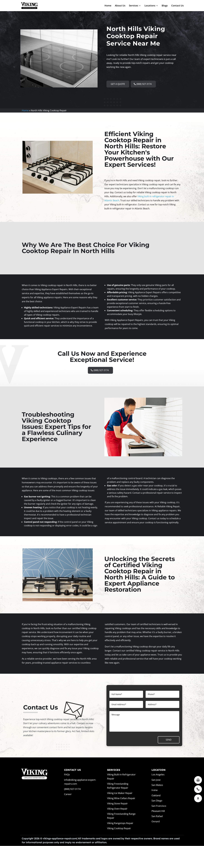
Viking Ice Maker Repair (119, 793)
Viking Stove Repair (117, 803)
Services (133, 6)
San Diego (157, 800)
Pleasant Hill (158, 811)
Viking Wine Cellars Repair (121, 798)
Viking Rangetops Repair (120, 823)
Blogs (165, 6)
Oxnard (156, 821)
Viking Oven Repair (117, 808)
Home (107, 6)
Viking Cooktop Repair (119, 828)
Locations (149, 6)
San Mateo (157, 785)
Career (68, 794)
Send (169, 739)
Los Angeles (158, 774)
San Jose (156, 779)
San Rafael (157, 816)
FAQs (67, 774)
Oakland (156, 795)
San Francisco (159, 805)
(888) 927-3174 (144, 84)
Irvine (155, 790)
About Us (120, 6)
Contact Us (177, 6)
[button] (198, 798)
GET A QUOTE (118, 84)
